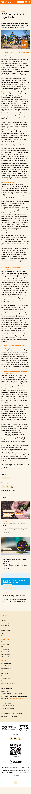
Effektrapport (5, 625)
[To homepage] (6, 2)
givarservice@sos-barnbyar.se (9, 690)
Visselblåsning (5, 649)
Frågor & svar (5, 639)
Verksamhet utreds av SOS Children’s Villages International (15, 596)
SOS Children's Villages (10, 552)
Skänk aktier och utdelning (8, 683)
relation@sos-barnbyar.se (17, 698)
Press (2, 635)
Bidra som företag (6, 668)
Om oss (3, 618)
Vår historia (4, 620)
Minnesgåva (4, 673)
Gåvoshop (4, 671)
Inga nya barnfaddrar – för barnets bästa (14, 524)
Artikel (3, 11)
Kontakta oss (4, 642)
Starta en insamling (6, 681)
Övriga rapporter (5, 630)
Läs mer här (6, 532)
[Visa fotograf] (28, 517)
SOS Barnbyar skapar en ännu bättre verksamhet (14, 560)
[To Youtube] (15, 738)
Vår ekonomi (4, 647)
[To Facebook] (11, 738)
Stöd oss (20, 2)
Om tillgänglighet (5, 654)
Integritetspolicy (5, 652)
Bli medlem (4, 675)
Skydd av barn (5, 477)
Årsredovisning (5, 628)
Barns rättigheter (8, 513)
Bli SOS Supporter (6, 663)
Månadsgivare (19, 513)
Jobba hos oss (5, 644)
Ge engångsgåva (5, 666)
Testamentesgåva (6, 678)
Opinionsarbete (5, 633)
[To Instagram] (19, 738)
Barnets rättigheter (9, 510)
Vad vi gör (4, 615)
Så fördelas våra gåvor (7, 657)
